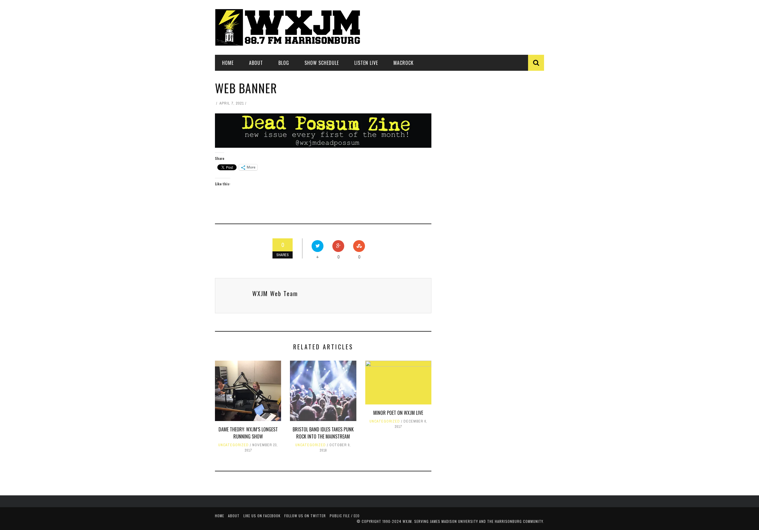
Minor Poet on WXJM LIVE (398, 412)
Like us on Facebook (261, 515)
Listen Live (366, 62)
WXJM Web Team (275, 293)
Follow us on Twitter (305, 515)
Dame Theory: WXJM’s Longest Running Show (248, 433)
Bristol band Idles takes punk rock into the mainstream (323, 433)
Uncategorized (233, 445)
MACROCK (403, 62)
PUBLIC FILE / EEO (345, 515)
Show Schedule (321, 62)
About (256, 62)
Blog (283, 62)
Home (228, 62)
